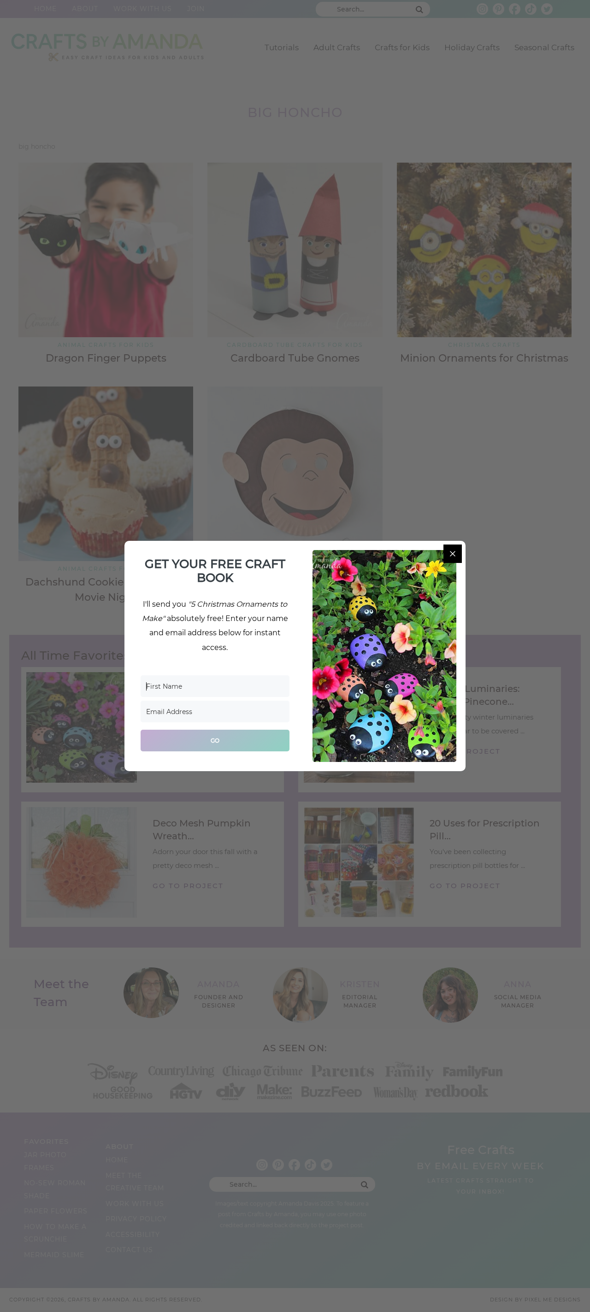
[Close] (452, 554)
